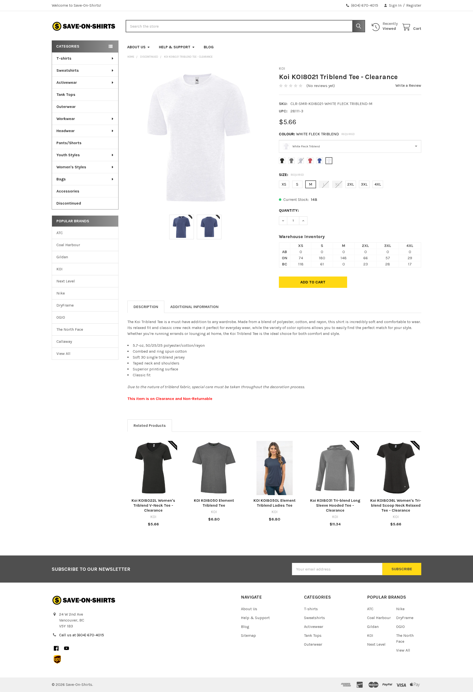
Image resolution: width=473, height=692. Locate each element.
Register (413, 5)
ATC (59, 232)
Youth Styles (68, 155)
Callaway (64, 341)
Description (146, 306)
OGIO (60, 317)
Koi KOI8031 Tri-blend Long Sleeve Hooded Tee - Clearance (335, 505)
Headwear (65, 130)
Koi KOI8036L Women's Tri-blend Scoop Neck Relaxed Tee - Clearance (395, 505)
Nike (60, 293)
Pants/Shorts (69, 142)
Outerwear (66, 106)
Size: (291, 174)
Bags (61, 179)
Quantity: (289, 210)
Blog (209, 47)
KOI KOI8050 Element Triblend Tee (214, 503)
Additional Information (194, 306)
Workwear (65, 118)
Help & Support (174, 47)
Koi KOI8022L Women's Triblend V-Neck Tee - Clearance (153, 505)
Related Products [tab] (150, 425)
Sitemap (248, 635)
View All (63, 353)
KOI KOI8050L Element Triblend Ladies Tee (274, 503)
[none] (198, 137)
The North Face (69, 329)
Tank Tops (65, 94)
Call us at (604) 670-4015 (81, 635)
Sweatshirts (67, 70)
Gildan (62, 257)
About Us (136, 47)
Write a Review (408, 85)
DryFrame (65, 305)
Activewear (66, 82)
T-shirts (63, 58)
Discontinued (68, 203)
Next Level (65, 281)
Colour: (317, 134)
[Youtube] (66, 648)
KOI (59, 269)
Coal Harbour (68, 244)
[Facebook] (56, 648)
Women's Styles (71, 167)
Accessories (67, 191)
